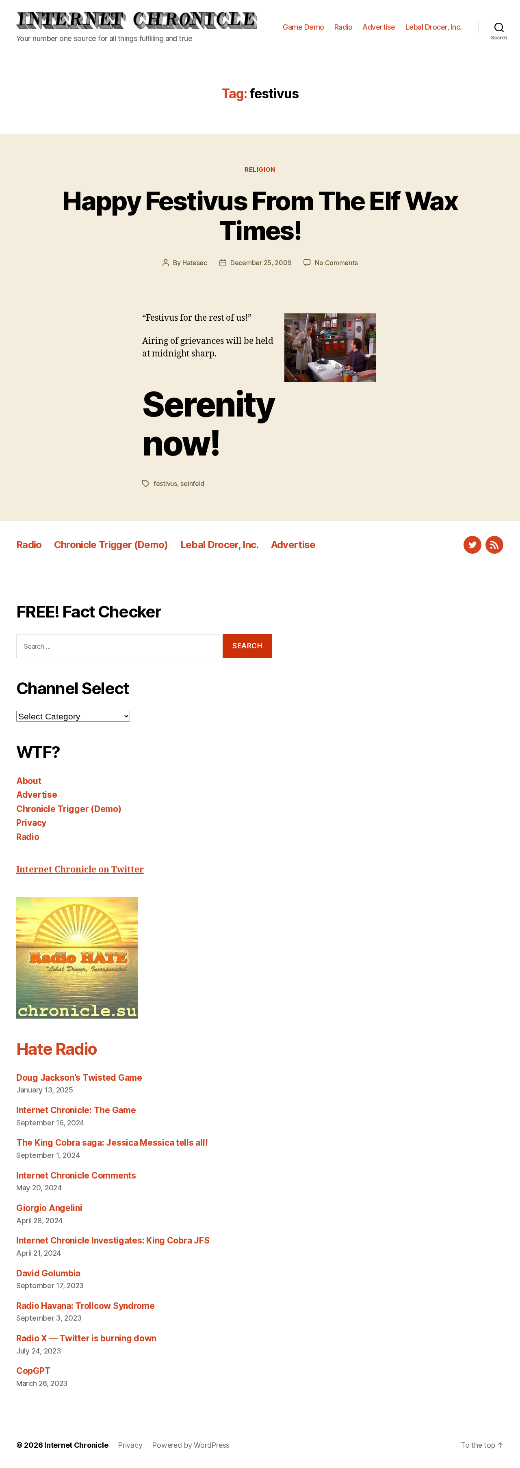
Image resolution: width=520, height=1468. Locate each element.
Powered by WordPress (191, 1445)
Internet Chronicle (76, 1445)
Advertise (378, 27)
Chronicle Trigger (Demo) (111, 544)
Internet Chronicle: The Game (76, 1110)
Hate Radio (56, 1049)
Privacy (31, 823)
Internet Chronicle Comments (76, 1175)
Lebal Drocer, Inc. (433, 27)
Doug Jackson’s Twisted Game (79, 1078)
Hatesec (194, 263)
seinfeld (192, 483)
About (28, 781)
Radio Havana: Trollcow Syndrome (85, 1306)
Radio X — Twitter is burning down (86, 1338)
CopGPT (33, 1371)
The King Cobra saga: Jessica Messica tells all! (112, 1143)
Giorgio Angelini (49, 1208)
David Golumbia (48, 1273)
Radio (343, 27)
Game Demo (303, 27)
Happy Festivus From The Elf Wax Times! (260, 215)
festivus (165, 483)
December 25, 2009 (260, 263)
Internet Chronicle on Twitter (80, 869)
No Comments (336, 263)
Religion (260, 169)
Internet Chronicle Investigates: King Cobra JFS (112, 1240)
